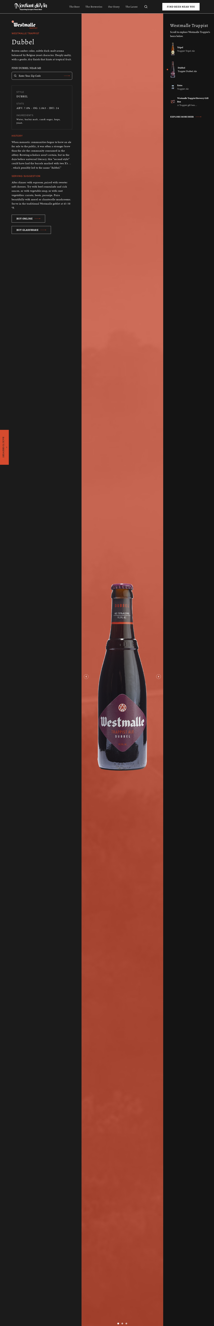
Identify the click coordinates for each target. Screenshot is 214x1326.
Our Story (114, 6)
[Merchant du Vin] (31, 6)
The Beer (74, 6)
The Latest (131, 6)
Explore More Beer (182, 116)
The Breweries (93, 6)
